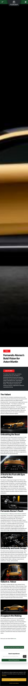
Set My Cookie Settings (14, 683)
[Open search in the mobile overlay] (14, 656)
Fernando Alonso (4, 513)
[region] (14, 678)
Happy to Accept (14, 679)
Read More (4, 675)
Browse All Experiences (14, 660)
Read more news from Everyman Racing (14, 647)
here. (15, 638)
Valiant (18, 513)
